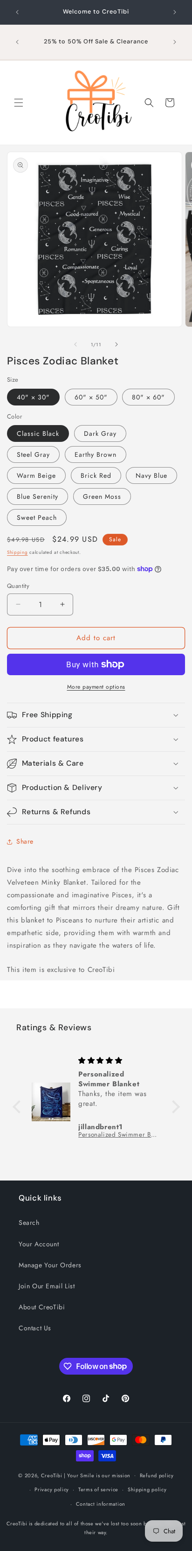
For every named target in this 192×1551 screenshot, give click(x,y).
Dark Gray (100, 433)
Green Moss (102, 496)
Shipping (17, 552)
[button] (18, 102)
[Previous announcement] (17, 12)
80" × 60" (148, 397)
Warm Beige (36, 475)
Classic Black (38, 433)
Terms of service (98, 1489)
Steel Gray (33, 454)
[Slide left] (75, 344)
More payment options (96, 687)
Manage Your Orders (50, 1265)
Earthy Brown (96, 454)
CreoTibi (51, 1475)
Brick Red (96, 475)
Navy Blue (151, 475)
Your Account (39, 1244)
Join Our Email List (47, 1286)
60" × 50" (91, 397)
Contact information (100, 1504)
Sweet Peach (37, 517)
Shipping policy (147, 1489)
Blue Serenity (37, 496)
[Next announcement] (175, 12)
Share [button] (25, 841)
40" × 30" (33, 397)
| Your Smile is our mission (97, 1475)
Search (29, 1222)
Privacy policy (51, 1489)
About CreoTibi (42, 1307)
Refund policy (157, 1475)
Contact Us (35, 1328)
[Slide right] (116, 344)
